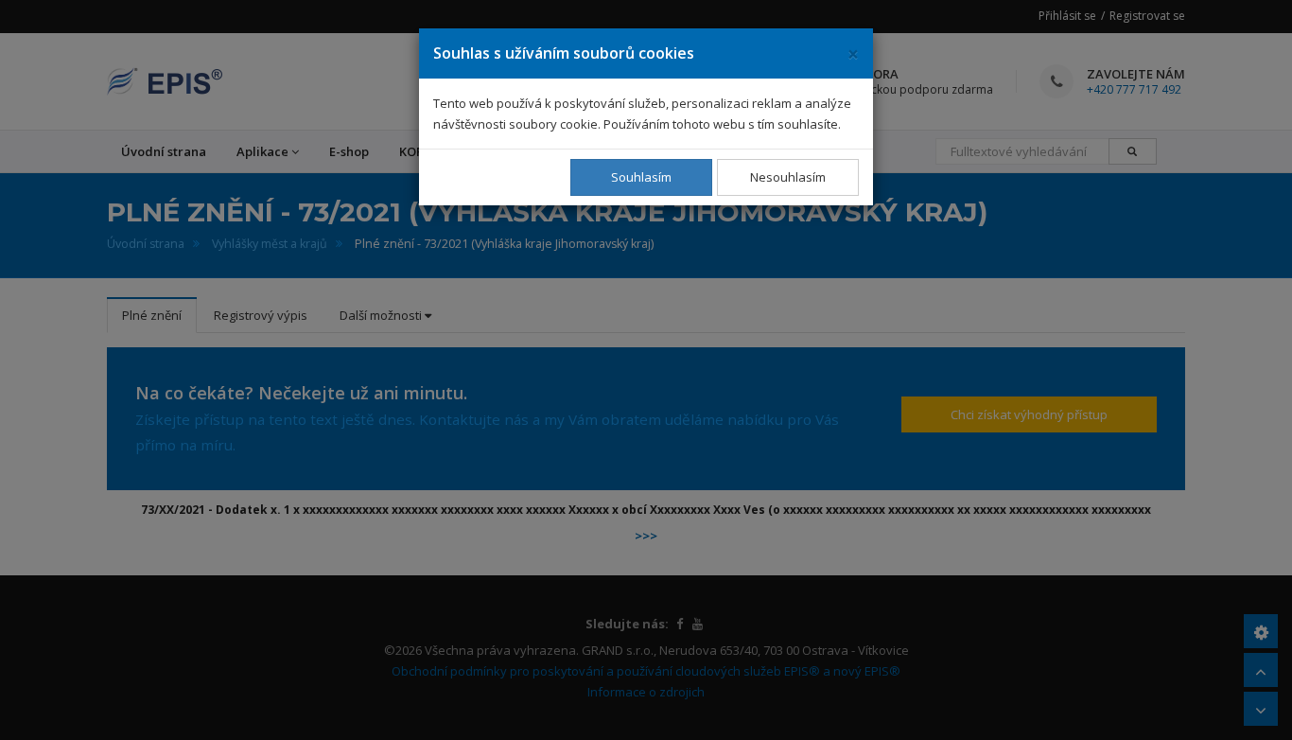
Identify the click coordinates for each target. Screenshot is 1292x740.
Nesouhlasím (788, 176)
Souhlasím (641, 176)
